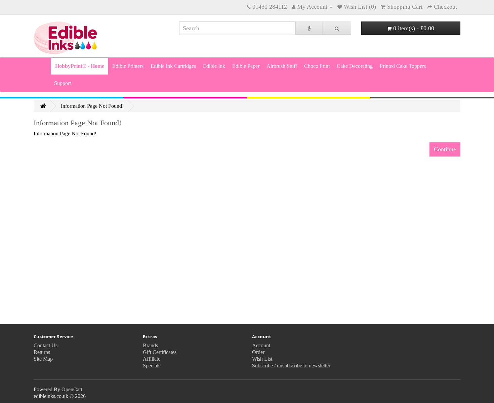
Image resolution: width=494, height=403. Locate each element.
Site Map (43, 359)
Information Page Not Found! (92, 106)
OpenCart (71, 389)
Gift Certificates (159, 352)
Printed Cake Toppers (403, 66)
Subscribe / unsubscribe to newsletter (291, 365)
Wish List (262, 359)
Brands (150, 345)
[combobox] (237, 28)
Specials (151, 365)
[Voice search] (309, 28)
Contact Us (45, 345)
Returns (42, 352)
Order (258, 352)
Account (261, 345)
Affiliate (151, 359)
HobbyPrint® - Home (79, 66)
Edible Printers (127, 66)
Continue (445, 149)
